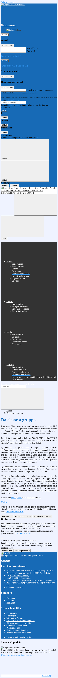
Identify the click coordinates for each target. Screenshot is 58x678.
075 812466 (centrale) (19, 575)
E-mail (29, 90)
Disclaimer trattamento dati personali (16, 655)
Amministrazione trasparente (18, 633)
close (4, 238)
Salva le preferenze (22, 551)
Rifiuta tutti (23, 516)
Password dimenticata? (11, 56)
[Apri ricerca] (35, 205)
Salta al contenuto (8, 2)
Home (9, 410)
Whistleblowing (13, 628)
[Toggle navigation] (22, 226)
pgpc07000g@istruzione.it (35, 580)
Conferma (14, 185)
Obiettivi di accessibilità (16, 625)
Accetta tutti (42, 516)
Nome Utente (32, 48)
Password (31, 51)
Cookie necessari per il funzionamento (17, 540)
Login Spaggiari (14, 100)
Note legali (11, 616)
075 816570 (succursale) (20, 578)
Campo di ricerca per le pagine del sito (17, 384)
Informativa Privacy (14, 618)
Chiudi (4, 118)
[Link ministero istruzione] (13, 5)
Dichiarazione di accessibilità (18, 623)
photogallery (16, 497)
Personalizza (7, 516)
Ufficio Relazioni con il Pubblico (20, 620)
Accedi (5, 35)
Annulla (5, 185)
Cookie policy (12, 613)
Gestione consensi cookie (17, 630)
